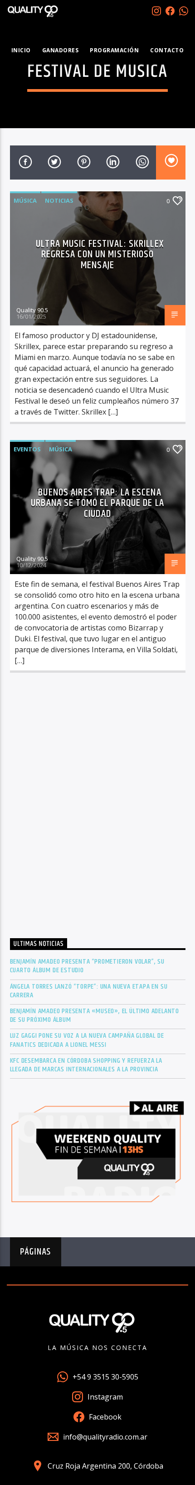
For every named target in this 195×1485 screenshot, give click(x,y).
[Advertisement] (97, 808)
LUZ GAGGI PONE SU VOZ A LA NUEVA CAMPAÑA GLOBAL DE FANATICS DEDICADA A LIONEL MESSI (87, 1040)
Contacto (167, 50)
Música (25, 200)
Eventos (27, 449)
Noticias (59, 200)
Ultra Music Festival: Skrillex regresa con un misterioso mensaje (100, 254)
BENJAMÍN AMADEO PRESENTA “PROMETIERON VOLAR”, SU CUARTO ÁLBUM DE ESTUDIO (87, 966)
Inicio (21, 50)
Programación (114, 50)
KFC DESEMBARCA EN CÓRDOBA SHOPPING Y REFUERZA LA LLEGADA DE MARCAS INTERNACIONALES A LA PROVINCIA (86, 1065)
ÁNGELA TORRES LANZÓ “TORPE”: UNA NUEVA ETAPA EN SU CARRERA (89, 991)
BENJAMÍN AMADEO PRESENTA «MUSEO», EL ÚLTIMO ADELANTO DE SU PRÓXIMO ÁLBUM (95, 1015)
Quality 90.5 (32, 310)
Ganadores (60, 50)
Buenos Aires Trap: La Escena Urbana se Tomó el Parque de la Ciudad (97, 503)
